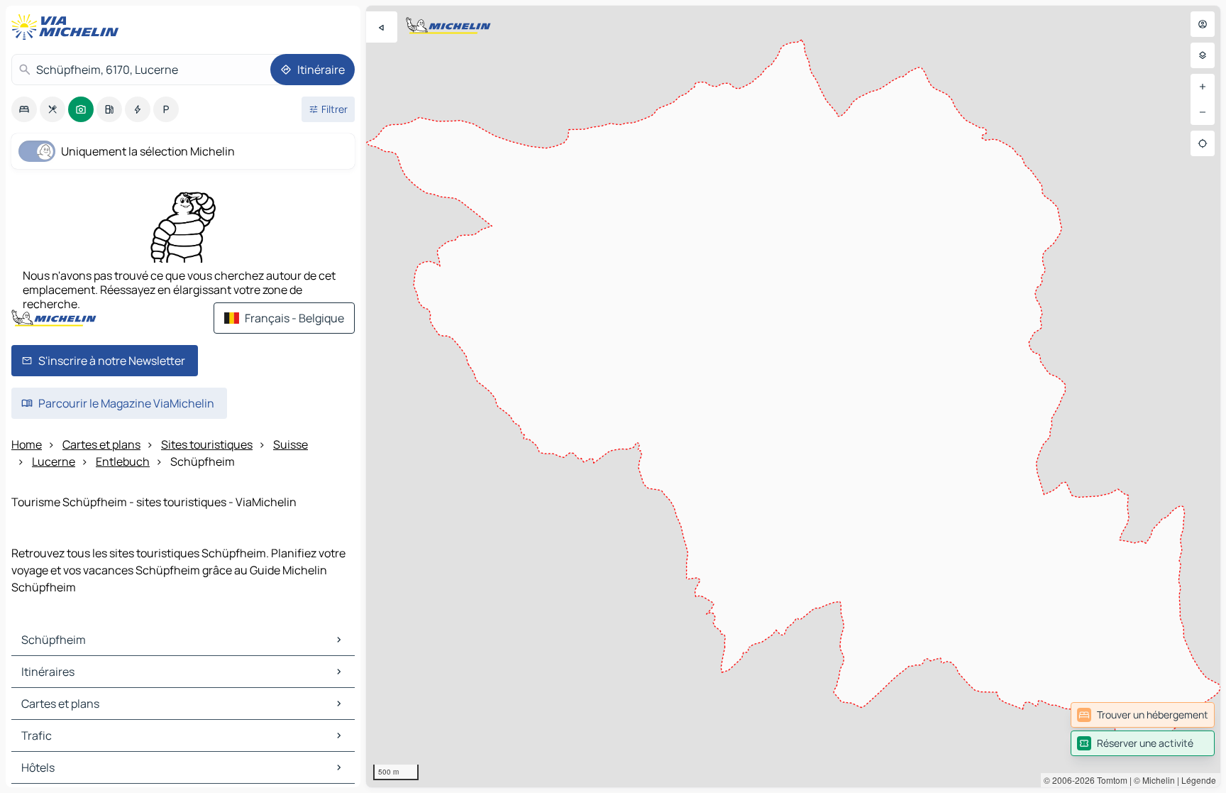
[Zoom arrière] (1203, 112)
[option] (24, 109)
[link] (1143, 715)
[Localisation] (1203, 143)
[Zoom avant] (1203, 86)
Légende (1198, 780)
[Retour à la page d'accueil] (68, 27)
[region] (793, 396)
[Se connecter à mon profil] (1203, 24)
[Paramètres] (1203, 55)
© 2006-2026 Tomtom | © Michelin (1109, 780)
